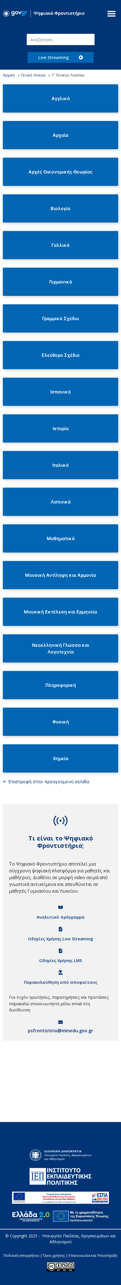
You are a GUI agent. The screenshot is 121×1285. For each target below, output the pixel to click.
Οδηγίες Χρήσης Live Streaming (60, 938)
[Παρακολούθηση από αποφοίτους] (60, 972)
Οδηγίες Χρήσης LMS (60, 960)
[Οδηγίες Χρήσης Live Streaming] (60, 929)
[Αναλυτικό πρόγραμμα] (60, 907)
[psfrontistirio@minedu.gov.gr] (60, 1022)
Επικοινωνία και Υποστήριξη (93, 1255)
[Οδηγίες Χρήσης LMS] (60, 951)
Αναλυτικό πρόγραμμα (60, 917)
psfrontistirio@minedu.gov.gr (60, 1030)
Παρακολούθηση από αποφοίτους (60, 982)
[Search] (89, 39)
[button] (111, 13)
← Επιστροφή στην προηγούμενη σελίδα (46, 781)
